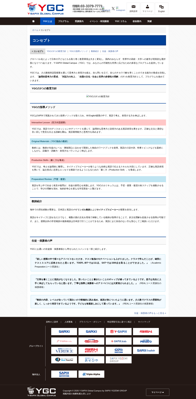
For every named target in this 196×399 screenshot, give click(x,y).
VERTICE (64, 350)
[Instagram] (120, 8)
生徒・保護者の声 (110, 51)
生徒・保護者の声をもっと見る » (150, 313)
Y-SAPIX (119, 331)
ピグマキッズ (64, 341)
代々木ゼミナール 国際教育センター (91, 350)
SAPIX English (146, 350)
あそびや (91, 359)
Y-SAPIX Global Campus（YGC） (41, 391)
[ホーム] (33, 21)
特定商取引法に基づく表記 (119, 322)
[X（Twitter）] (113, 8)
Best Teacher (64, 359)
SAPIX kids (119, 341)
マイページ (147, 11)
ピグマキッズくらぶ (91, 341)
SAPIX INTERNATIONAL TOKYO (119, 350)
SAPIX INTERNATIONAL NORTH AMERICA (64, 374)
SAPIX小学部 (64, 331)
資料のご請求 (52, 322)
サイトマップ (144, 322)
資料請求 (133, 11)
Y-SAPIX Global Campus (48, 9)
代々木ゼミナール (146, 331)
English (161, 11)
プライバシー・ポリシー (90, 322)
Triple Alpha (91, 374)
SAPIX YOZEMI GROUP (119, 359)
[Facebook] (106, 8)
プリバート (146, 341)
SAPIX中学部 (91, 331)
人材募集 (69, 322)
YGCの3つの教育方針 (56, 51)
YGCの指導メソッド (78, 51)
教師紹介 (95, 51)
